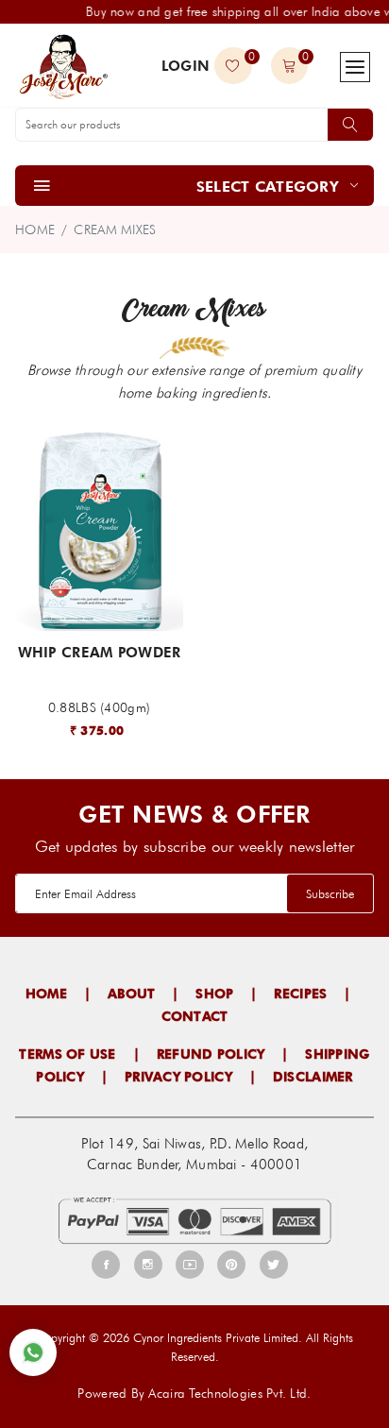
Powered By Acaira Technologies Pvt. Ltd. (194, 1393)
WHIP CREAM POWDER (99, 652)
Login (185, 66)
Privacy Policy (178, 1076)
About (131, 993)
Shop (214, 993)
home (35, 229)
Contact (194, 1016)
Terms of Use (67, 1054)
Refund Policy (211, 1054)
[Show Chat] (33, 1352)
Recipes (300, 993)
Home (46, 993)
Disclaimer (313, 1076)
